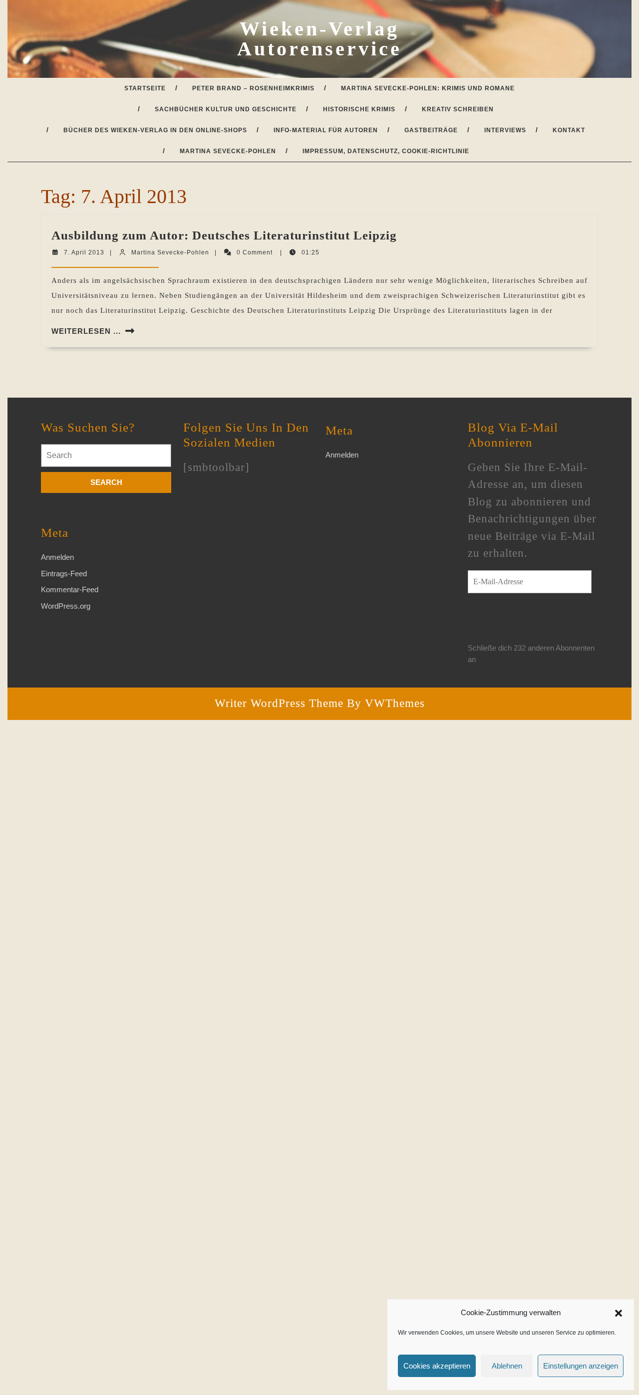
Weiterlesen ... (86, 331)
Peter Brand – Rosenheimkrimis (253, 88)
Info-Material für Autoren (326, 130)
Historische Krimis (359, 109)
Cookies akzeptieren (436, 1366)
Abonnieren (506, 624)
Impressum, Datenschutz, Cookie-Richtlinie (386, 151)
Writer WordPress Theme (279, 703)
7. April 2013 (84, 252)
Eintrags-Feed (64, 573)
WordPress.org (65, 606)
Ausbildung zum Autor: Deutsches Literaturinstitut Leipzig (224, 235)
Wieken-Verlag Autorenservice (319, 38)
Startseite (145, 88)
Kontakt (569, 130)
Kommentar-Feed (69, 589)
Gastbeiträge (431, 130)
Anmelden (57, 557)
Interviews (505, 130)
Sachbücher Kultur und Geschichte (226, 109)
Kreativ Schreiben (458, 109)
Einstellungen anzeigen (580, 1366)
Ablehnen (507, 1366)
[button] (619, 1313)
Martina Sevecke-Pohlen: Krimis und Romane (428, 88)
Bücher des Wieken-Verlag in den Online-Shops (155, 130)
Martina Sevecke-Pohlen (228, 151)
